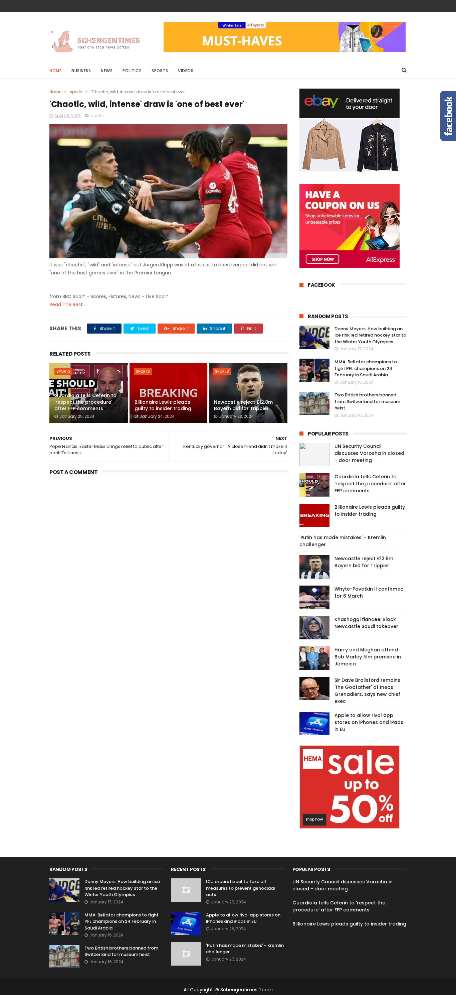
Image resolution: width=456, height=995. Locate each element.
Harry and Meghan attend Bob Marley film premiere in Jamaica (367, 656)
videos (185, 71)
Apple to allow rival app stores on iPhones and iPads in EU (368, 722)
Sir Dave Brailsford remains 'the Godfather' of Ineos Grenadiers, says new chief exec (367, 691)
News (106, 71)
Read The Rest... (67, 304)
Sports (160, 71)
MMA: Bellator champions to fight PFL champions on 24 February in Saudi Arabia (365, 368)
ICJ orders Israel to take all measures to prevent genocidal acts (240, 888)
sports (76, 92)
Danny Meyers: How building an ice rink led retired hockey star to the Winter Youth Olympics (370, 335)
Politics (132, 71)
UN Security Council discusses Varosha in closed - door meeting (369, 453)
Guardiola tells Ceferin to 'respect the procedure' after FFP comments (85, 402)
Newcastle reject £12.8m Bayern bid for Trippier (243, 405)
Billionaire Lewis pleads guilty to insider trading (163, 405)
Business (81, 71)
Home (55, 71)
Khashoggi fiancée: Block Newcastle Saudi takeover (366, 623)
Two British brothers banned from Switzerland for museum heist (367, 401)
